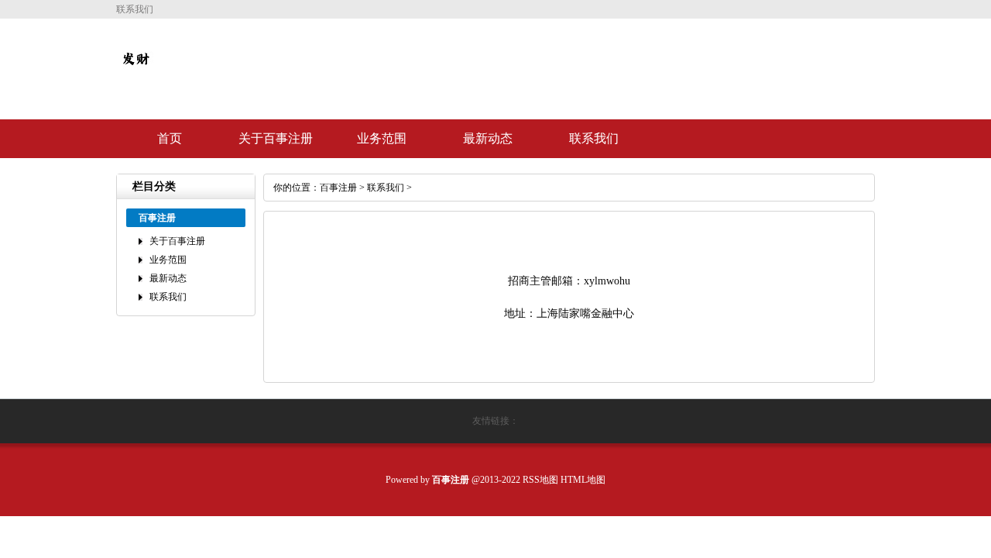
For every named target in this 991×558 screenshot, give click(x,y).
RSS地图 (540, 479)
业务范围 (381, 138)
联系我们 (594, 138)
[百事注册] (135, 71)
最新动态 (488, 138)
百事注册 (338, 187)
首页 (169, 138)
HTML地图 (583, 479)
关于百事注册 (275, 138)
